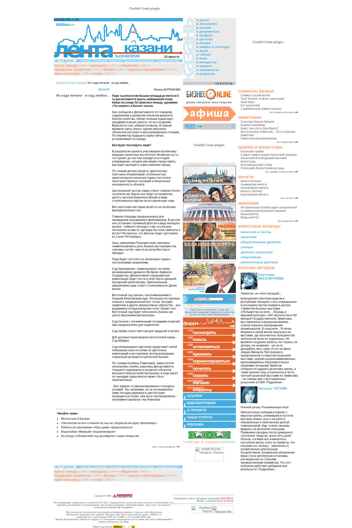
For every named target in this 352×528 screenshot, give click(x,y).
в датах (202, 20)
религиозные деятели (259, 262)
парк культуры (67, 73)
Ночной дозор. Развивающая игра (265, 407)
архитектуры (146, 60)
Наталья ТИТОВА (272, 388)
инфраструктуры (168, 60)
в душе (202, 50)
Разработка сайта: (203, 498)
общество (129, 65)
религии (131, 60)
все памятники (285, 142)
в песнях (203, 43)
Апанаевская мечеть (255, 187)
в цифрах (204, 35)
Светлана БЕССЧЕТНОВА (271, 276)
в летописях (206, 24)
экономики (101, 60)
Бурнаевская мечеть (254, 194)
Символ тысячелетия (255, 95)
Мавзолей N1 (250, 214)
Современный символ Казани (261, 108)
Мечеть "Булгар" (252, 191)
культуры (117, 60)
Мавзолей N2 (250, 217)
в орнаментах (207, 70)
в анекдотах (206, 62)
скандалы (99, 65)
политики (249, 237)
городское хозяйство (72, 69)
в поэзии (203, 27)
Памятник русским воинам (258, 138)
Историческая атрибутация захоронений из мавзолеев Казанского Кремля (269, 209)
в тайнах (203, 54)
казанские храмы (252, 151)
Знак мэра (247, 102)
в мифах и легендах (213, 47)
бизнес (110, 69)
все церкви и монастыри (279, 171)
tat (223, 83)
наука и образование (146, 69)
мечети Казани (251, 181)
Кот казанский (250, 105)
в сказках (204, 66)
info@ (109, 526)
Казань (61, 83)
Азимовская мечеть (254, 184)
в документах (207, 31)
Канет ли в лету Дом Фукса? (259, 128)
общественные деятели (261, 242)
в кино (201, 58)
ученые (247, 247)
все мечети (287, 198)
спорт (98, 73)
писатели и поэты (256, 232)
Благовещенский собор (256, 164)
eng (229, 83)
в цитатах (204, 39)
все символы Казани (282, 112)
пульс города (66, 65)
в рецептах (205, 73)
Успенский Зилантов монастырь (262, 168)
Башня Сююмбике (253, 125)
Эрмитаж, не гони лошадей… (261, 293)
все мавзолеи (286, 221)
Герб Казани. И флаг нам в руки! (262, 98)
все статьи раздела (164, 446)
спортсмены (251, 257)
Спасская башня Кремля (257, 121)
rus (217, 83)
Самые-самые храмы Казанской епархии (269, 154)
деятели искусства (257, 252)
